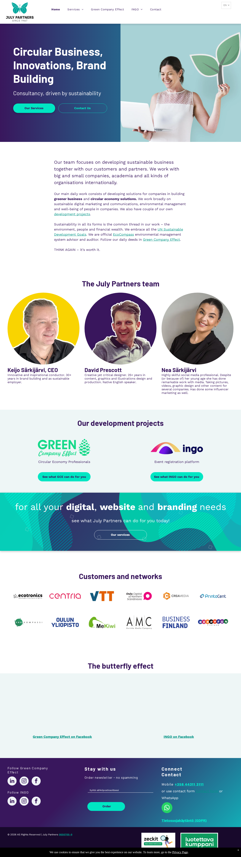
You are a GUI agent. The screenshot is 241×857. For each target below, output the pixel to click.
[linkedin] (12, 781)
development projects (72, 214)
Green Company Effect (161, 239)
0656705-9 (65, 834)
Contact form (207, 791)
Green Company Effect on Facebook (62, 737)
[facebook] (36, 781)
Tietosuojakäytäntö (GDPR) (184, 820)
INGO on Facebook (179, 737)
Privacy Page (180, 852)
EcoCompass (123, 234)
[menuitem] (56, 10)
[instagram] (24, 781)
